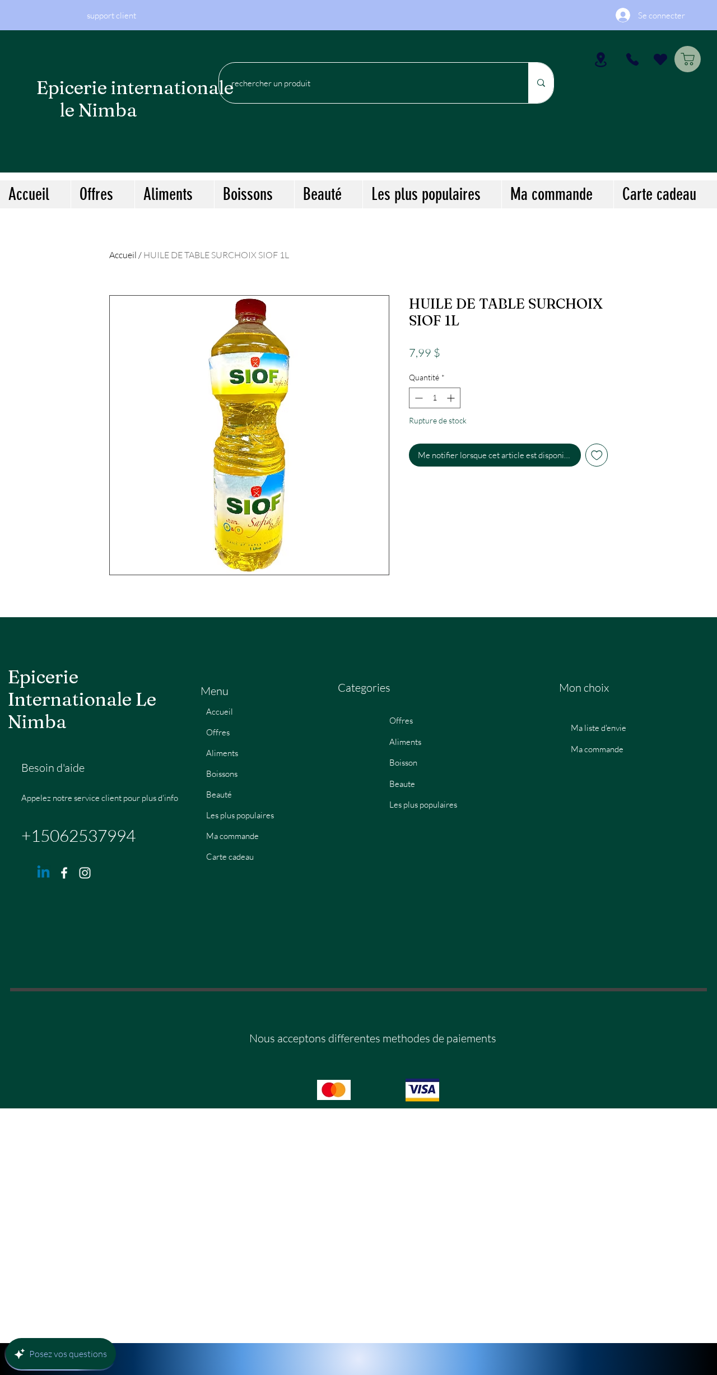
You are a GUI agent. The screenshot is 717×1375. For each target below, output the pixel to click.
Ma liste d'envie (598, 728)
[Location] (600, 59)
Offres (218, 732)
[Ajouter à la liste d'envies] (596, 455)
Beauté (219, 794)
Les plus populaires (240, 815)
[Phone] (632, 59)
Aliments (222, 753)
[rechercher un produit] (540, 83)
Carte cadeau (230, 856)
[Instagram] (84, 872)
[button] (174, 194)
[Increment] (452, 398)
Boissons (222, 773)
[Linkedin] (43, 872)
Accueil (123, 254)
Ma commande (232, 836)
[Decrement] (418, 398)
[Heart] (660, 59)
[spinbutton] (435, 398)
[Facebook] (64, 872)
